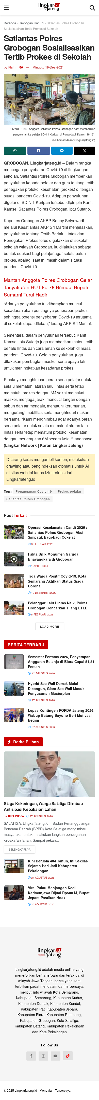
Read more (19, 849)
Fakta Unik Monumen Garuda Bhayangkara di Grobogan (53, 557)
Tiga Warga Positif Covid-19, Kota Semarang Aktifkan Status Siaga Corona (57, 581)
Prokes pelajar (69, 491)
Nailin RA (15, 67)
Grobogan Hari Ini (31, 22)
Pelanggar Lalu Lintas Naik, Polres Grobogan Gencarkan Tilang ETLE (58, 605)
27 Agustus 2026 (41, 816)
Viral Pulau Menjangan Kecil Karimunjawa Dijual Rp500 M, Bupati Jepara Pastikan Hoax (59, 892)
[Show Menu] (6, 7)
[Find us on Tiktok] (68, 1055)
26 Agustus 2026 (42, 904)
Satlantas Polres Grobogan (28, 499)
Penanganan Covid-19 (34, 491)
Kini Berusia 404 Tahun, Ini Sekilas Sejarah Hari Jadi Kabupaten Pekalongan (58, 865)
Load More (49, 626)
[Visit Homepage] (49, 8)
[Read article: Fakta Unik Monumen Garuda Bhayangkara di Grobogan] (14, 559)
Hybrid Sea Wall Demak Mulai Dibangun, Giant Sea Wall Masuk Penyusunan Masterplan (56, 688)
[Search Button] (92, 7)
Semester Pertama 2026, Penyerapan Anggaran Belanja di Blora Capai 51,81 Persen (61, 661)
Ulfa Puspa (16, 816)
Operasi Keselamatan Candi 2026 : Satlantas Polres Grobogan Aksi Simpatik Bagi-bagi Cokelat (57, 532)
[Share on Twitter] (84, 151)
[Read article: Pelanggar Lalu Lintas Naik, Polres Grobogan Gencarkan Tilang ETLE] (14, 608)
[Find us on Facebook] (31, 1056)
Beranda (10, 22)
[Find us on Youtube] (55, 1056)
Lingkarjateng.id (26, 1090)
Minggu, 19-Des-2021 (48, 67)
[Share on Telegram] (62, 151)
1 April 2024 (39, 566)
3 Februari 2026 (41, 544)
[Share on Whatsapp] (15, 151)
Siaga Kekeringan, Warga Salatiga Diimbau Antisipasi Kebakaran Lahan (43, 806)
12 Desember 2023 (43, 592)
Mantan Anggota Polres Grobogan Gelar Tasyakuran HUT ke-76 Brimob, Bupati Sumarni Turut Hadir (48, 287)
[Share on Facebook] (38, 151)
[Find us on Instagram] (43, 1056)
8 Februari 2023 (41, 614)
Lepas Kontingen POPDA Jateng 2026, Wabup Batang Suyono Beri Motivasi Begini (61, 715)
